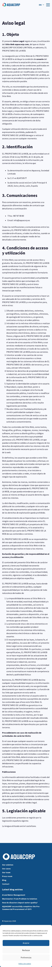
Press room (7, 876)
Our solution (7, 865)
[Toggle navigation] (48, 5)
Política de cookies (25, 964)
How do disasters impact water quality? (20, 902)
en (40, 4)
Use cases (6, 868)
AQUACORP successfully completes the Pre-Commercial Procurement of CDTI (21, 907)
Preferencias (26, 957)
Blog (4, 880)
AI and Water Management (13, 895)
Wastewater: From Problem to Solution (19, 899)
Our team (6, 872)
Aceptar (26, 943)
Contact (5, 884)
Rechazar (26, 950)
